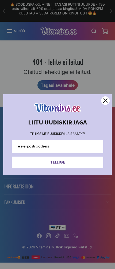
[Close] (105, 100)
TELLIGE (57, 162)
